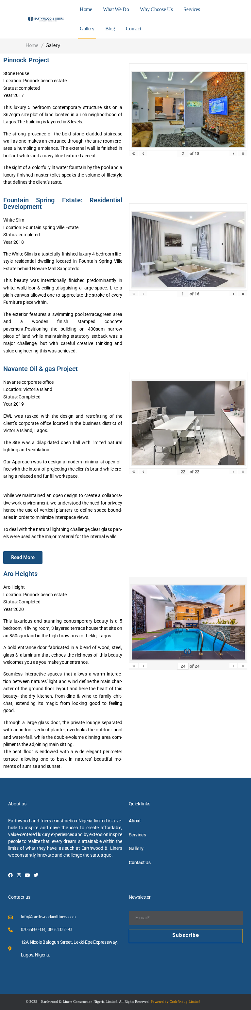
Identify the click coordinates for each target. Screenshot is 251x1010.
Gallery (87, 28)
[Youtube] (27, 875)
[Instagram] (19, 875)
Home (86, 9)
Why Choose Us (156, 9)
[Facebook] (10, 875)
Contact (133, 28)
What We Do (116, 9)
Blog (110, 28)
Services (191, 9)
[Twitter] (36, 875)
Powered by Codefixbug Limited (175, 1001)
